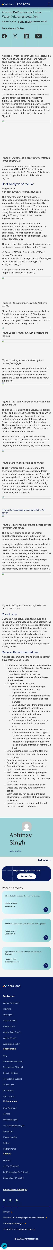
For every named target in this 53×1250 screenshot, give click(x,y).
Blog (5, 1055)
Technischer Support (12, 1079)
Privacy (6, 1212)
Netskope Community (12, 1061)
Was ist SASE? (9, 1020)
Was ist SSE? (9, 1026)
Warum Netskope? (11, 1003)
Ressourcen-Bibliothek (13, 1067)
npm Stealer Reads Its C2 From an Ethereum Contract (23, 953)
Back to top (43, 860)
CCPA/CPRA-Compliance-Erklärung (19, 1229)
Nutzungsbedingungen (13, 1223)
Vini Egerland (10, 906)
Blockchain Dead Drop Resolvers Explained (22, 896)
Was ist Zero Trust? (11, 1032)
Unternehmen (10, 1101)
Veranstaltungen (10, 1119)
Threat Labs (8, 1084)
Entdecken (8, 996)
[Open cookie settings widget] (4, 1246)
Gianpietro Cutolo (12, 962)
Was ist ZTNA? (9, 1038)
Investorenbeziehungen (13, 1125)
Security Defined (10, 1073)
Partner (6, 1143)
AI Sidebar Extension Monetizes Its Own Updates (25, 924)
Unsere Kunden (10, 1137)
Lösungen (7, 1014)
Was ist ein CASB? (11, 1044)
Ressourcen (9, 1048)
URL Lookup (8, 1096)
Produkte (7, 1009)
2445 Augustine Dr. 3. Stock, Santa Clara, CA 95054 (16, 1175)
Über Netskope (10, 1108)
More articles (15, 851)
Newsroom (8, 1131)
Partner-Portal (9, 1149)
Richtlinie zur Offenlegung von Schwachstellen (23, 1217)
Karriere (6, 1114)
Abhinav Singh (40, 21)
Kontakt (7, 1153)
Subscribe (26, 876)
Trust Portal (8, 1090)
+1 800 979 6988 (11, 1166)
